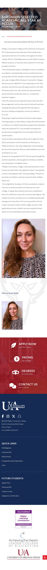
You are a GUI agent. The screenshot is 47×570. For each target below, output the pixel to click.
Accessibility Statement (10, 430)
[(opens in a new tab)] (23, 554)
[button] (45, 557)
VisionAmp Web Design (15, 424)
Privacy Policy (6, 427)
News (3, 36)
